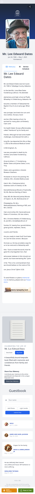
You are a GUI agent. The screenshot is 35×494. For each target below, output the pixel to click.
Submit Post (17, 412)
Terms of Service (22, 486)
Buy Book (19, 352)
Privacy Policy (12, 486)
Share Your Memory (12, 381)
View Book (9, 352)
